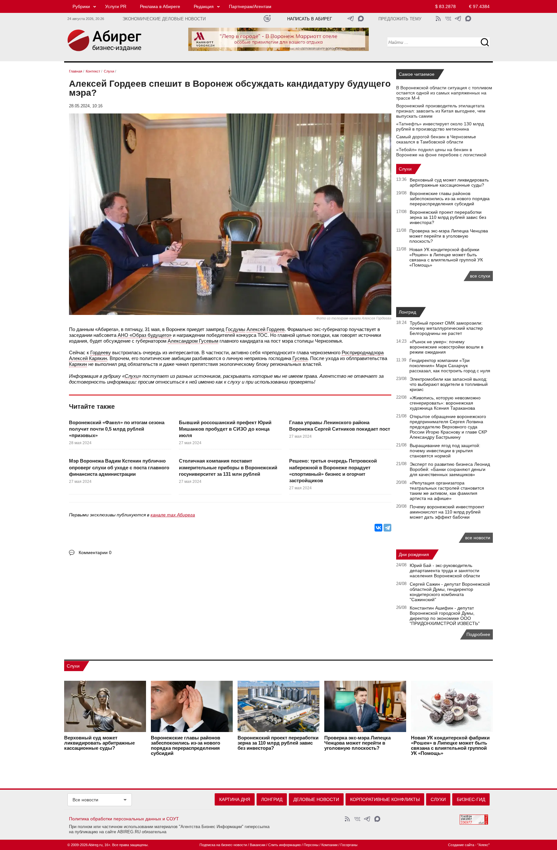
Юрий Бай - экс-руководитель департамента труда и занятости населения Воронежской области (445, 570)
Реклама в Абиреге (160, 6)
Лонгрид (407, 312)
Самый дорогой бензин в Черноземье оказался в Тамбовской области (436, 139)
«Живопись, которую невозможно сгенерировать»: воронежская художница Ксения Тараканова (445, 403)
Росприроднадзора (363, 352)
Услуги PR (115, 6)
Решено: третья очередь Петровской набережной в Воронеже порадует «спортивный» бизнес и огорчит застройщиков (333, 470)
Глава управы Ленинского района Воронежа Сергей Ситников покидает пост (339, 426)
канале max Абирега (173, 514)
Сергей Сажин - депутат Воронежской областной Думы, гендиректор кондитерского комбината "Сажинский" (450, 591)
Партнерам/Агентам (250, 6)
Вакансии (257, 845)
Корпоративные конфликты (385, 799)
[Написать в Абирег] (361, 18)
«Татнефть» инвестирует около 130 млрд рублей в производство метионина (440, 126)
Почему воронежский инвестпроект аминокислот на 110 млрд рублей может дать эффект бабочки (447, 512)
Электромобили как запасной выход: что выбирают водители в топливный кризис (449, 384)
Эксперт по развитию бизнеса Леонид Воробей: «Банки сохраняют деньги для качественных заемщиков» (450, 469)
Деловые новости (316, 799)
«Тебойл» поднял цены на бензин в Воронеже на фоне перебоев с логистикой (441, 152)
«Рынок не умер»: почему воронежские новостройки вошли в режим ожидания (446, 347)
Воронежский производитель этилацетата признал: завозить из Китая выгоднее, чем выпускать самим (440, 111)
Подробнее (478, 634)
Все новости (85, 799)
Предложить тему (399, 19)
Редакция (204, 6)
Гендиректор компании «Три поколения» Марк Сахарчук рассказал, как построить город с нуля (449, 365)
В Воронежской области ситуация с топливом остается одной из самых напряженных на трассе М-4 (444, 93)
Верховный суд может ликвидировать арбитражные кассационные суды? (449, 182)
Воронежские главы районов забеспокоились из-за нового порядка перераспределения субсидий (450, 198)
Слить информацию (284, 845)
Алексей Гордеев (266, 329)
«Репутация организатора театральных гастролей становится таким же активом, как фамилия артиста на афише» (447, 490)
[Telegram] (387, 528)
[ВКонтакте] (378, 528)
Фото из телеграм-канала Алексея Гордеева (353, 318)
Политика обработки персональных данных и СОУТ (124, 818)
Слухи (132, 376)
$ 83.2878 (445, 6)
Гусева (300, 358)
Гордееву (100, 352)
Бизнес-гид (471, 799)
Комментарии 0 (95, 552)
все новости (477, 537)
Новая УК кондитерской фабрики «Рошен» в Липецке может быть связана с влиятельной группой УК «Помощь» (446, 257)
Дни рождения (414, 554)
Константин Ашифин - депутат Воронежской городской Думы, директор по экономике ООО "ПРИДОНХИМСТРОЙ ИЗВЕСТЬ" (445, 615)
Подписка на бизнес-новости (223, 845)
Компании (329, 845)
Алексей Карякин (88, 358)
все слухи (480, 275)
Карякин (78, 364)
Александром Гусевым (193, 341)
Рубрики (81, 6)
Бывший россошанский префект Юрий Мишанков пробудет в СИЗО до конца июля (225, 429)
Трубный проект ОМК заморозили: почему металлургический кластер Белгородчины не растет (446, 328)
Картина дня (234, 799)
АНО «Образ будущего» (144, 335)
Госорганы (348, 845)
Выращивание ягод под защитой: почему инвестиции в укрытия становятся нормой (445, 450)
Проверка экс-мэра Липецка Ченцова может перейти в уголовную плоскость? (448, 236)
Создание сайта (461, 845)
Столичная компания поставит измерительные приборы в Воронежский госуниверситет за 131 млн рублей (228, 467)
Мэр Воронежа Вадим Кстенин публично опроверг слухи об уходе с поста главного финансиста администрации (119, 467)
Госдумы (235, 329)
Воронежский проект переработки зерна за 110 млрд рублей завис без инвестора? (448, 217)
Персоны (311, 845)
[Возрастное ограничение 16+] (267, 18)
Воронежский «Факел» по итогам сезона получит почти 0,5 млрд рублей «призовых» (116, 429)
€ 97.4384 (479, 6)
